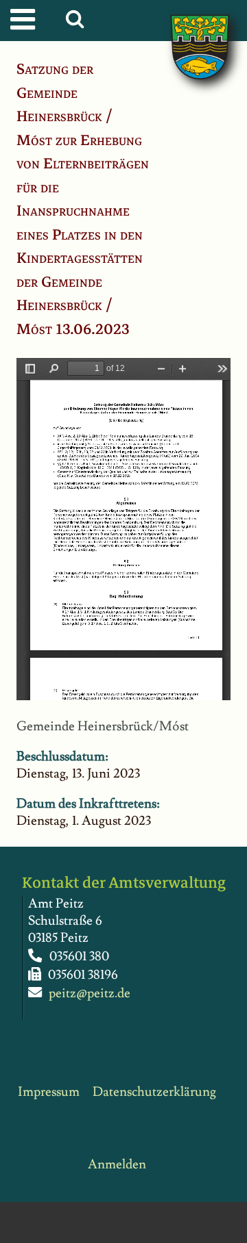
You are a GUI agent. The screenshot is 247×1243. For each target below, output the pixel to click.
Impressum (49, 1092)
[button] (78, 22)
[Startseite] (186, 33)
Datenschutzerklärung (154, 1092)
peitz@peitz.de (89, 993)
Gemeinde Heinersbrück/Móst (102, 726)
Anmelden (117, 1164)
